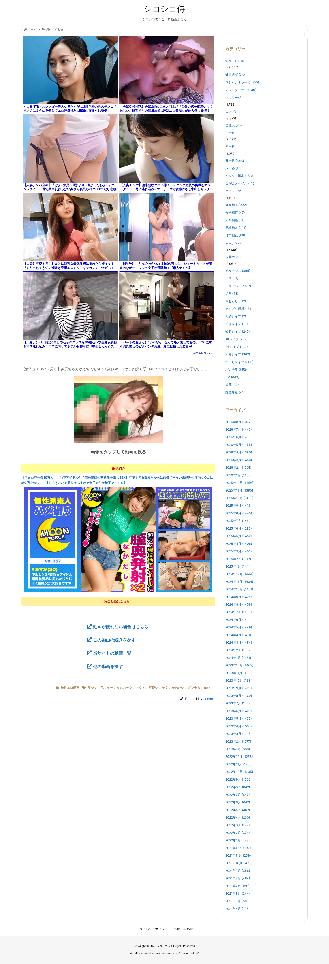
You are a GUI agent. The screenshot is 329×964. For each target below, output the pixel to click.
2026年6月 (238, 437)
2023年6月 (238, 711)
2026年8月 (238, 422)
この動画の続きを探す (114, 640)
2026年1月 (238, 475)
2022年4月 (237, 817)
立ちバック (124, 687)
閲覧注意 (236, 392)
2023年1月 (237, 749)
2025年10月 (239, 498)
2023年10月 (239, 680)
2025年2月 (238, 559)
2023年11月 (238, 673)
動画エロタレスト (203, 352)
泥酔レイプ (235, 316)
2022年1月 (237, 840)
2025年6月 (238, 528)
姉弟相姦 (235, 235)
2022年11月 (239, 764)
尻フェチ (106, 687)
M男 (231, 293)
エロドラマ (233, 191)
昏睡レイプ (236, 324)
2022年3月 (237, 825)
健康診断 (235, 75)
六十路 (234, 168)
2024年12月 (239, 574)
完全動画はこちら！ (118, 601)
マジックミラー (240, 90)
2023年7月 (238, 703)
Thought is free (189, 953)
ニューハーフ (238, 286)
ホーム (32, 29)
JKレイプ (236, 339)
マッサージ (233, 97)
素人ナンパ (233, 243)
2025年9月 (238, 505)
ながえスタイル (240, 183)
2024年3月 (238, 642)
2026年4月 (238, 452)
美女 (165, 687)
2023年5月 (238, 718)
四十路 (230, 147)
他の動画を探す (108, 666)
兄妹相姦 (235, 228)
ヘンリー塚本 (239, 176)
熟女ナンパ (237, 270)
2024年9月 (238, 597)
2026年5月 (238, 445)
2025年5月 (238, 536)
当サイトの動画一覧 (112, 653)
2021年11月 (238, 855)
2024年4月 (238, 635)
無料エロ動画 (55, 29)
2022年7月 (237, 794)
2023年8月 (238, 696)
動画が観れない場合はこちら (120, 626)
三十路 (230, 133)
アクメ (140, 687)
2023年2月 (238, 741)
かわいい (178, 687)
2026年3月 (238, 460)
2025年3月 (238, 551)
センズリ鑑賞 (238, 309)
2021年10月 (238, 863)
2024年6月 (238, 619)
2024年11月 (239, 581)
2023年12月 (239, 665)
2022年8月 (237, 787)
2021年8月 (237, 878)
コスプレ (231, 111)
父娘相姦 (234, 220)
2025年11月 (239, 490)
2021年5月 (237, 901)
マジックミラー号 (242, 82)
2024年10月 (239, 589)
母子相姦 (235, 212)
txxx (207, 687)
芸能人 (233, 125)
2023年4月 (238, 726)
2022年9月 (238, 779)
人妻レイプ (237, 354)
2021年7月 (237, 886)
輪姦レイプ (237, 331)
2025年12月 (239, 483)
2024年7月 (238, 612)
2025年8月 (238, 513)
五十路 (234, 160)
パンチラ (236, 369)
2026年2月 (238, 467)
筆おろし (235, 301)
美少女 (92, 687)
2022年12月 (239, 756)
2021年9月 (237, 870)
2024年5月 (238, 627)
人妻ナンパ (233, 257)
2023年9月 (238, 688)
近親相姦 (236, 205)
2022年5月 (237, 810)
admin (208, 699)
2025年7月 (238, 521)
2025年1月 (238, 566)
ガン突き (194, 687)
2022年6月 (237, 802)
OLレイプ (236, 347)
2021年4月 (237, 909)
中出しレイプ (239, 362)
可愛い (153, 687)
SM (232, 377)
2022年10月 (239, 772)
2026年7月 (238, 429)
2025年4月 (238, 543)
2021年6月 (237, 893)
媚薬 (232, 385)
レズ (231, 278)
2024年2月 (238, 650)
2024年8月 (238, 604)
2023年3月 (238, 734)
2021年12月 (238, 848)
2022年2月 (237, 832)
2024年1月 (238, 658)
